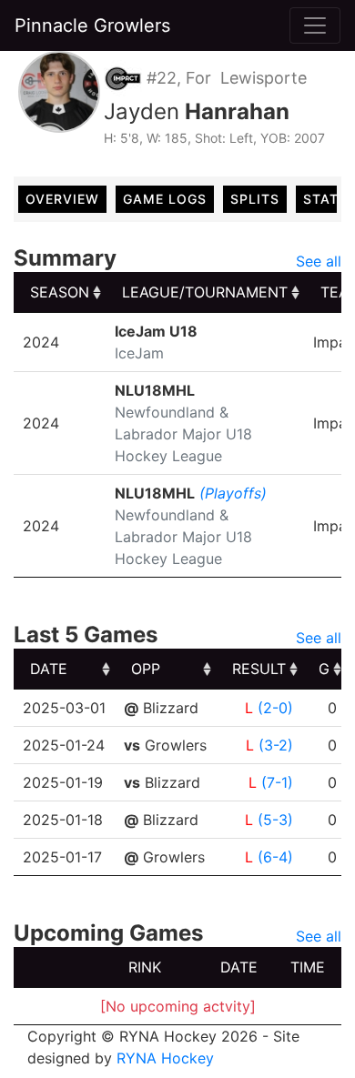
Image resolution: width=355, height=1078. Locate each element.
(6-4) (275, 857)
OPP (145, 669)
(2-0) (275, 708)
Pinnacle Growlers (92, 25)
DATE (48, 669)
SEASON (59, 292)
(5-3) (275, 820)
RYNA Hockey (165, 1058)
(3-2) (276, 745)
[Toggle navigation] (314, 25)
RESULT (259, 669)
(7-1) (277, 782)
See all (318, 261)
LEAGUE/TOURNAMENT (205, 292)
